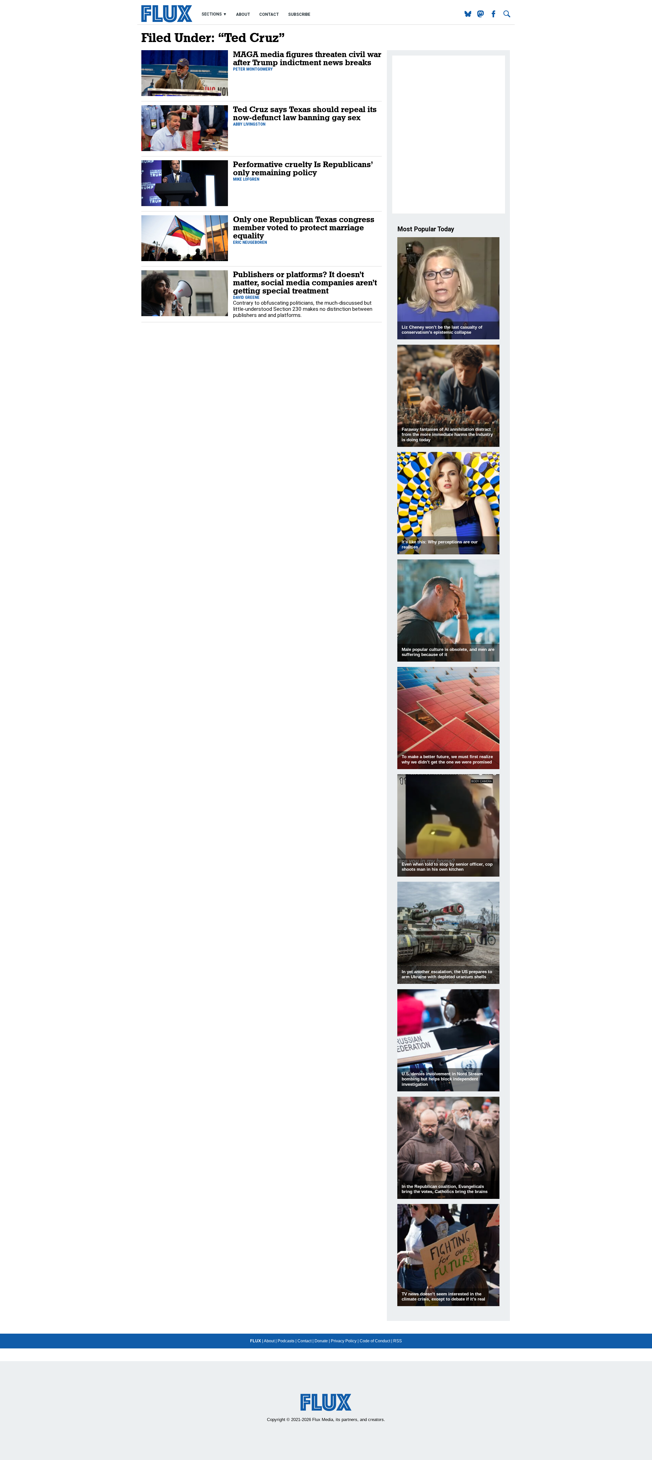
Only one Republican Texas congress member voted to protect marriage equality (303, 227)
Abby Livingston (249, 124)
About (243, 14)
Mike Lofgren (246, 179)
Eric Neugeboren (250, 242)
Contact (269, 14)
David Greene (246, 297)
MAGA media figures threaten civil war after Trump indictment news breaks (307, 58)
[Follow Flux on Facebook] (491, 16)
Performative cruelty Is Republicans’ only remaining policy (303, 168)
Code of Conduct (375, 1341)
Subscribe (299, 14)
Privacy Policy (344, 1341)
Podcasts (286, 1341)
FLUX (255, 1341)
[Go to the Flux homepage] (166, 21)
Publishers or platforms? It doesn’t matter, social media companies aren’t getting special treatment (305, 282)
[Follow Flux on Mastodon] (465, 16)
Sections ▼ (214, 14)
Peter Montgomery (253, 69)
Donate (321, 1341)
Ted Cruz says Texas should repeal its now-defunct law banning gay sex (305, 113)
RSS (397, 1341)
